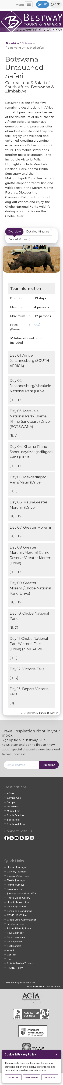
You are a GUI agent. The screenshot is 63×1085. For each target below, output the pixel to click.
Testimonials (14, 945)
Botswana (28, 43)
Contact (11, 954)
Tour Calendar (15, 932)
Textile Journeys (16, 880)
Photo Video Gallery (18, 897)
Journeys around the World (22, 893)
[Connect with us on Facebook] (6, 838)
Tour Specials (14, 941)
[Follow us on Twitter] (11, 838)
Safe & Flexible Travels (20, 963)
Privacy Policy (15, 967)
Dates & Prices (17, 239)
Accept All (13, 1077)
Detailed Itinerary (38, 231)
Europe (11, 802)
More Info (50, 1077)
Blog (9, 959)
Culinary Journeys (17, 871)
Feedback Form (15, 924)
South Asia (13, 819)
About (10, 950)
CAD (57, 4)
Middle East (13, 810)
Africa (15, 43)
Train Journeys (15, 889)
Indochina (12, 806)
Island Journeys (15, 884)
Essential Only (31, 1077)
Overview (14, 231)
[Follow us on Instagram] (32, 838)
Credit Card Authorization (22, 919)
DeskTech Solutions (50, 986)
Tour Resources (16, 937)
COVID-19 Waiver (17, 915)
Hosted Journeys (16, 867)
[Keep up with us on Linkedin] (27, 838)
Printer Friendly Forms (19, 928)
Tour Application (16, 906)
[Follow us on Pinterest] (22, 838)
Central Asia (14, 797)
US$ (37, 325)
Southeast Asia (16, 824)
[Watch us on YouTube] (17, 838)
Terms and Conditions (19, 910)
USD (44, 4)
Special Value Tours (18, 876)
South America (15, 815)
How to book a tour (18, 902)
